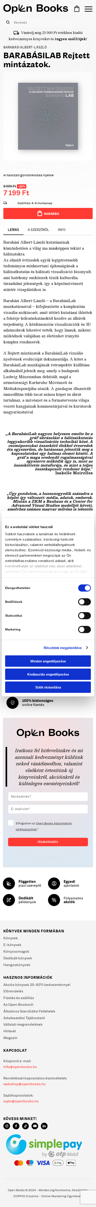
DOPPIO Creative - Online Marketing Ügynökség (47, 1196)
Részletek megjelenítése (63, 647)
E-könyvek (12, 945)
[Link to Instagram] (6, 1126)
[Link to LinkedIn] (44, 1126)
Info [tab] (61, 230)
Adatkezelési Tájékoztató (24, 1018)
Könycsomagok (16, 951)
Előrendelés (13, 991)
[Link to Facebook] (16, 1126)
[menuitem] (86, 9)
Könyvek (10, 938)
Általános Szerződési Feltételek (29, 1011)
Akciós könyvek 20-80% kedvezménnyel (36, 985)
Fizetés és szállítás (18, 998)
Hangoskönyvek (16, 965)
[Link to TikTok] (25, 1126)
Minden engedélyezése (48, 661)
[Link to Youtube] (34, 1126)
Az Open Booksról (18, 1004)
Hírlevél (9, 1031)
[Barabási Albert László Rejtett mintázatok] (48, 116)
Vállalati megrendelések (23, 1024)
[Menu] (86, 9)
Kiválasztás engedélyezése (48, 674)
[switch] (84, 602)
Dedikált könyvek (17, 958)
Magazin (10, 1038)
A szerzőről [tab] (38, 230)
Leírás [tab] (13, 230)
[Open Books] (35, 9)
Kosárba (51, 214)
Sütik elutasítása (48, 687)
